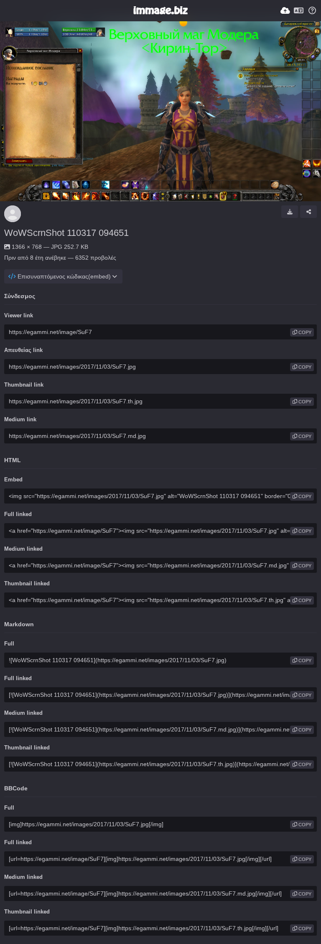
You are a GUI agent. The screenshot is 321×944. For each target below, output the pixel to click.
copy (304, 332)
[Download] (289, 211)
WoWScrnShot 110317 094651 (66, 233)
